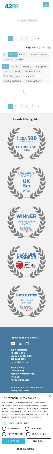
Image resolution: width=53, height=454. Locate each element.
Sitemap (15, 376)
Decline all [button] (39, 441)
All (5, 54)
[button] (26, 449)
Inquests (30, 76)
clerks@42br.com (20, 362)
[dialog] (26, 423)
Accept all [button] (13, 441)
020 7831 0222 (18, 359)
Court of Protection (13, 81)
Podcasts (8, 59)
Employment (41, 66)
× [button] (50, 396)
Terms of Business (20, 379)
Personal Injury (32, 71)
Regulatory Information (23, 373)
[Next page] (43, 38)
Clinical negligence (13, 76)
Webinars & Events (38, 54)
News (13, 54)
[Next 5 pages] (38, 38)
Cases (22, 54)
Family (18, 71)
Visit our (26, 387)
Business (15, 66)
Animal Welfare (33, 81)
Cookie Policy (17, 370)
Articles (19, 59)
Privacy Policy (18, 367)
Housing (8, 71)
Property (27, 66)
